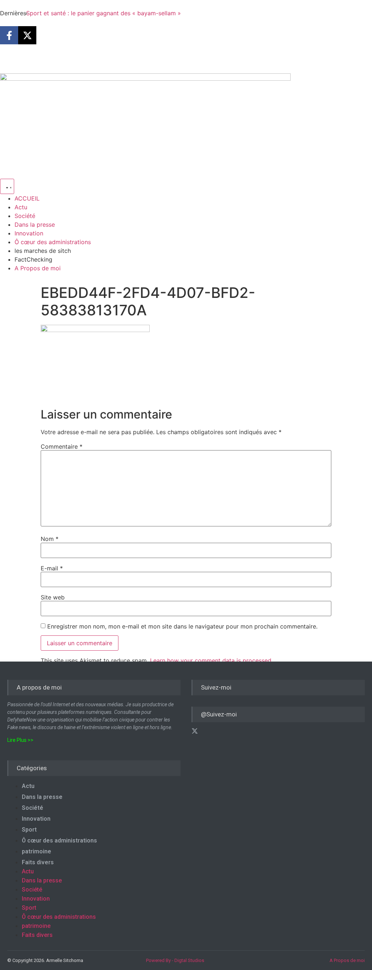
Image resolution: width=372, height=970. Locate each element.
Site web (53, 597)
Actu (28, 786)
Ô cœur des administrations (59, 840)
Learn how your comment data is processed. (211, 660)
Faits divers (38, 862)
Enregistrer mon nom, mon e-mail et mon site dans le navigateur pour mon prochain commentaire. (182, 626)
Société (32, 807)
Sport (29, 829)
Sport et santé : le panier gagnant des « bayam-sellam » (103, 13)
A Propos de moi (347, 960)
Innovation (36, 818)
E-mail (52, 568)
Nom (49, 539)
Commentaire (61, 446)
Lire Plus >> (20, 740)
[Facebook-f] (9, 35)
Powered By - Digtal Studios (175, 960)
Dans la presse (42, 796)
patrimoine (36, 851)
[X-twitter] (27, 35)
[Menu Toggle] (7, 186)
